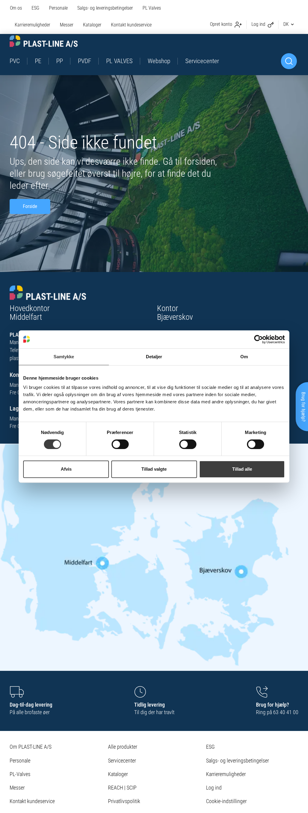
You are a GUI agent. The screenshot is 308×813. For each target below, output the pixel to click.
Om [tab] (244, 356)
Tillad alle (242, 469)
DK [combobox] (286, 24)
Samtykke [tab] (64, 356)
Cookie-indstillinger (226, 801)
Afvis (66, 469)
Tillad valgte (154, 469)
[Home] (48, 289)
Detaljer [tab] (154, 356)
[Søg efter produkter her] (289, 61)
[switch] (120, 444)
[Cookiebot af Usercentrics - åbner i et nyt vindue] (258, 339)
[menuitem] (18, 8)
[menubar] (90, 17)
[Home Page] (44, 41)
